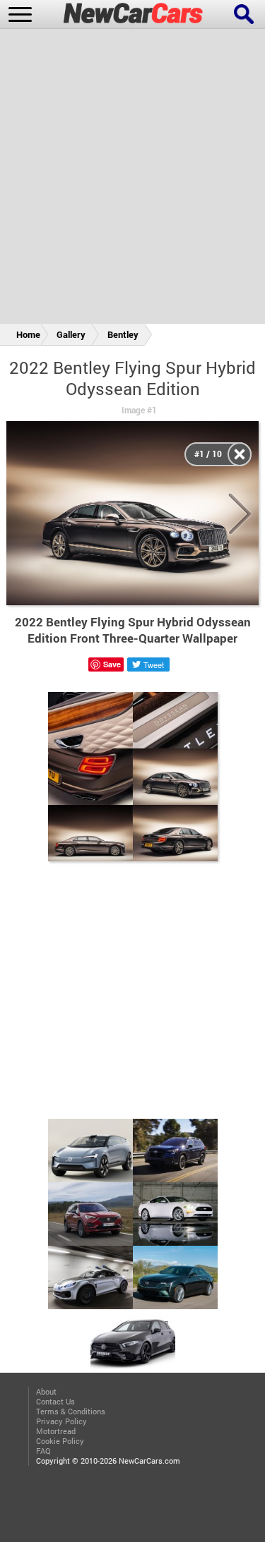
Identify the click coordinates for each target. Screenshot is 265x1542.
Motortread (56, 1431)
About (46, 1392)
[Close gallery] (240, 454)
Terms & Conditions (70, 1411)
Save (112, 664)
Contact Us (55, 1402)
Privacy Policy (61, 1421)
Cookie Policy (60, 1441)
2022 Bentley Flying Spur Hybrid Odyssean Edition (132, 378)
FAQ (43, 1451)
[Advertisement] (132, 179)
